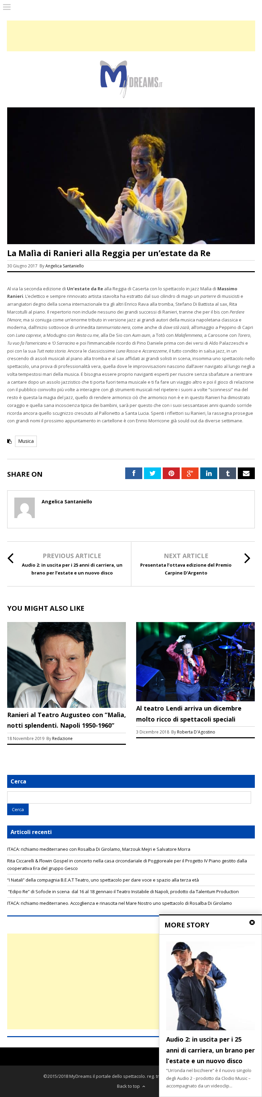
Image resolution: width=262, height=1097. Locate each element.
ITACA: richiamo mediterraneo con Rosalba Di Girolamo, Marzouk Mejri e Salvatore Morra (98, 849)
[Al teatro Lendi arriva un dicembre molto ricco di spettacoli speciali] (195, 700)
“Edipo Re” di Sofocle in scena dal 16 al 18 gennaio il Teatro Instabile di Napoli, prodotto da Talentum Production (123, 891)
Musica (26, 441)
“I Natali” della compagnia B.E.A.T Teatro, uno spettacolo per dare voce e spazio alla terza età (103, 880)
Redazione (63, 738)
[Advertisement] (131, 981)
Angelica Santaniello (64, 266)
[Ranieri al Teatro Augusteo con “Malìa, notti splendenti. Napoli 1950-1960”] (66, 706)
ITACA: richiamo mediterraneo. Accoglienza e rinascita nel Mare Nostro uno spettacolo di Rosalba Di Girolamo (119, 903)
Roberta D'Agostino (196, 732)
